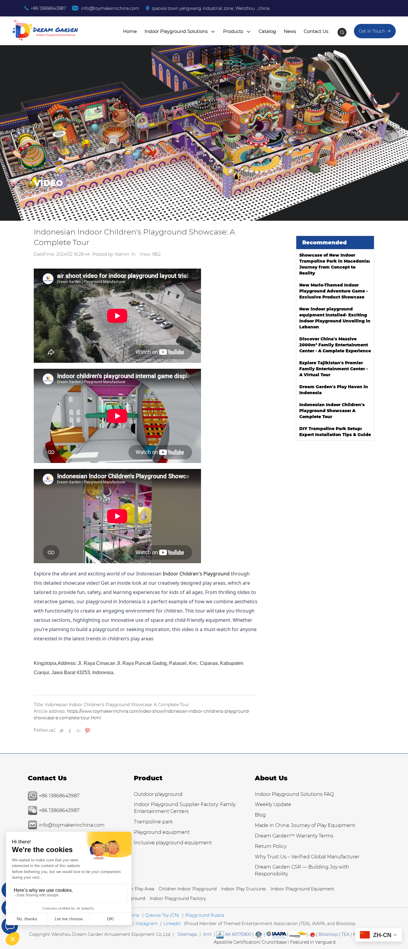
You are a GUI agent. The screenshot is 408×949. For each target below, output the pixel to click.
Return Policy (270, 846)
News (290, 31)
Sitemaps (187, 934)
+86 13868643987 (48, 8)
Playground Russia (204, 915)
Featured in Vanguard (312, 942)
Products (233, 31)
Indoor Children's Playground (196, 573)
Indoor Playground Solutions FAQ (294, 794)
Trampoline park (153, 822)
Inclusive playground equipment (173, 843)
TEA (345, 934)
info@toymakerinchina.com (109, 8)
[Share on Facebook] (70, 730)
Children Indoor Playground (188, 889)
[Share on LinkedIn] (79, 730)
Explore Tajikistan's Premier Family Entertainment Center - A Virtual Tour (333, 368)
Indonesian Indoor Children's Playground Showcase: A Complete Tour (332, 410)
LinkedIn (172, 923)
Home (130, 31)
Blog (260, 815)
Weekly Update (273, 804)
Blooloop (328, 934)
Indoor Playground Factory (178, 898)
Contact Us (316, 31)
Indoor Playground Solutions (177, 31)
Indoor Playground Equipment (302, 889)
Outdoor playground (158, 794)
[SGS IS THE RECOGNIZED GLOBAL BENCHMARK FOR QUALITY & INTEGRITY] (297, 934)
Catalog (267, 31)
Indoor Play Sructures (243, 889)
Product (148, 778)
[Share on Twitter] (62, 730)
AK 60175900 (237, 934)
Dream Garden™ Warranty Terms (294, 836)
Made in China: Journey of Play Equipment (121, 196)
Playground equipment (162, 832)
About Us (271, 778)
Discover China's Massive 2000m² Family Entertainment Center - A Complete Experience (335, 345)
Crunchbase (274, 942)
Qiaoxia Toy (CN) (162, 915)
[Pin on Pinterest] (87, 730)
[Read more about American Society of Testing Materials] (259, 934)
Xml (207, 934)
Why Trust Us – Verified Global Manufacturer (307, 857)
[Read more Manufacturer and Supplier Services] (276, 934)
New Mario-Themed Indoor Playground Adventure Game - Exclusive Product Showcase (333, 291)
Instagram (146, 923)
